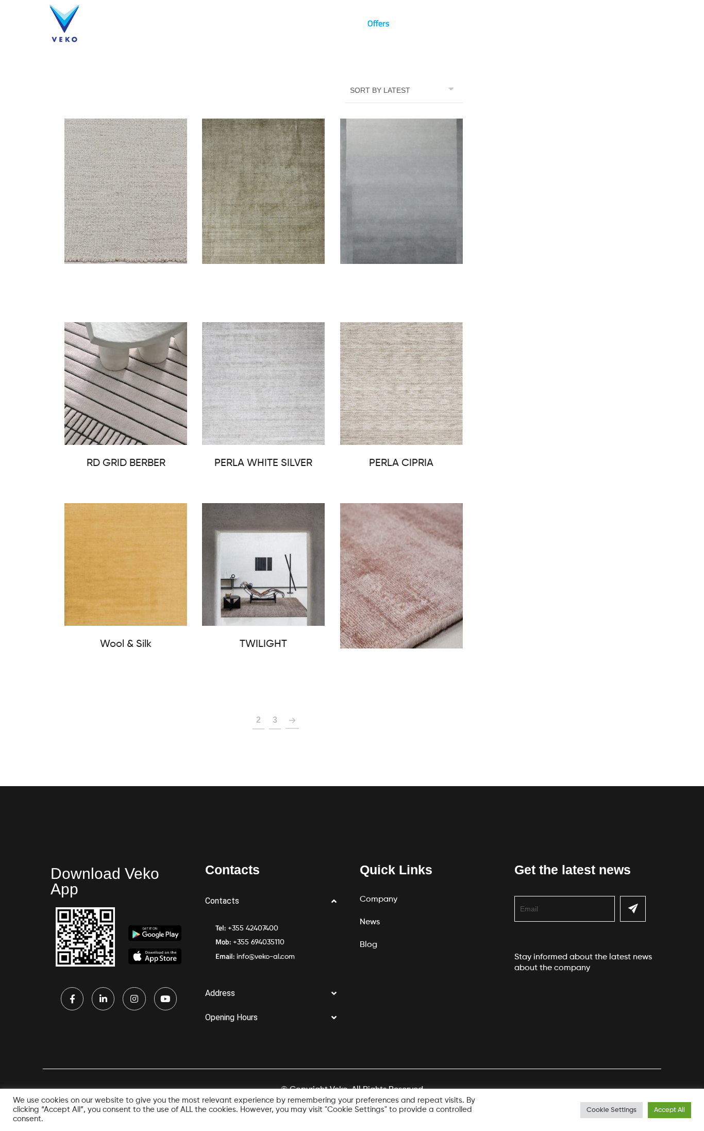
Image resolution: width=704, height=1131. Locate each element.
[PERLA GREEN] (263, 191)
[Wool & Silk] (125, 564)
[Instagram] (134, 998)
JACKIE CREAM (126, 282)
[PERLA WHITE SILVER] (263, 383)
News (301, 23)
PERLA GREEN (263, 282)
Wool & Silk (126, 644)
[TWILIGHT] (263, 564)
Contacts (222, 901)
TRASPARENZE (401, 282)
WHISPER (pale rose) (401, 667)
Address (220, 993)
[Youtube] (165, 998)
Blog (339, 23)
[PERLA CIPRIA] (401, 383)
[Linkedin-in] (103, 998)
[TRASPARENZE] (401, 191)
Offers (378, 23)
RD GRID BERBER (126, 463)
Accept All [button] (669, 1110)
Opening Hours (231, 1017)
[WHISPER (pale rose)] (401, 575)
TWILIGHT (263, 644)
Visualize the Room (444, 23)
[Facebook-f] (72, 998)
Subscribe (633, 909)
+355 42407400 (253, 928)
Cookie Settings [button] (611, 1110)
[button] (274, 901)
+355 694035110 (258, 942)
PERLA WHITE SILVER (263, 463)
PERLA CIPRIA (401, 463)
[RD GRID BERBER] (125, 383)
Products (201, 23)
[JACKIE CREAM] (125, 191)
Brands (258, 23)
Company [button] (140, 23)
